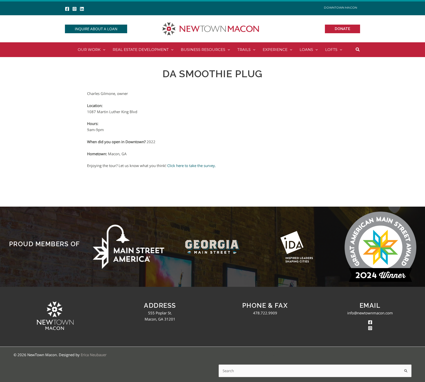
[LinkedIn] (82, 9)
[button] (96, 29)
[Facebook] (67, 9)
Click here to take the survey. (191, 165)
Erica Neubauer (93, 354)
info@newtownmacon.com (370, 312)
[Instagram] (74, 9)
